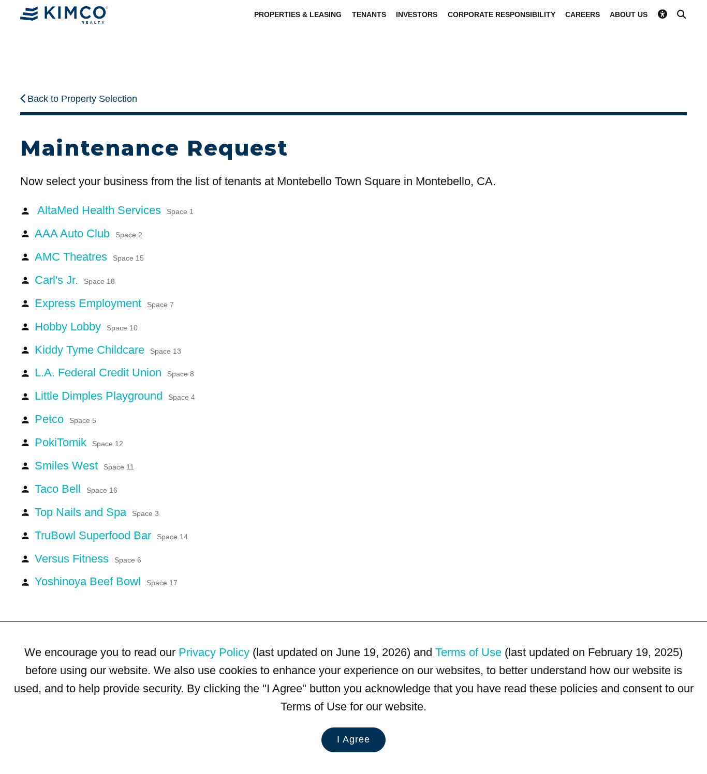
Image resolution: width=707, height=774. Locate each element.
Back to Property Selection (82, 99)
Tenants (369, 14)
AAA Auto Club (88, 233)
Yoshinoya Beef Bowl (106, 581)
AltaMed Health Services (114, 210)
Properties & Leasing (298, 14)
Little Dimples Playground (115, 395)
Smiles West (84, 465)
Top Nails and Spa (97, 512)
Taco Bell (76, 488)
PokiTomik (79, 442)
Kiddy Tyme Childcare (108, 349)
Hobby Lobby (86, 326)
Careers (582, 14)
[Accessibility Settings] (662, 14)
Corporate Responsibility (501, 14)
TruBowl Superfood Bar (111, 535)
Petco (65, 419)
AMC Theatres (89, 256)
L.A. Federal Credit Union (114, 372)
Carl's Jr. (75, 280)
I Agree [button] (353, 739)
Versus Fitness (88, 558)
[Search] (681, 14)
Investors (416, 14)
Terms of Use (468, 652)
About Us (628, 14)
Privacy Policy (214, 652)
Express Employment (104, 303)
